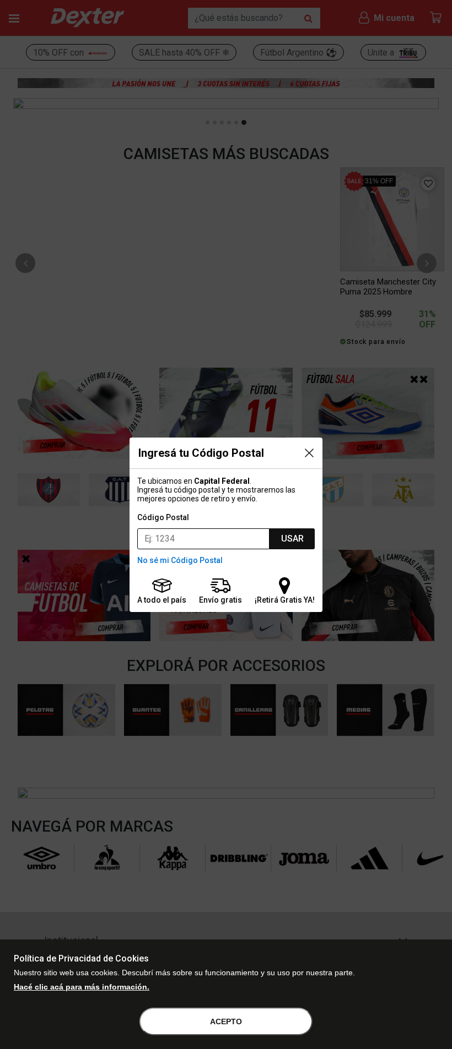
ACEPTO (226, 1021)
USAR (292, 538)
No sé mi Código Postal (180, 560)
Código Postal (163, 517)
